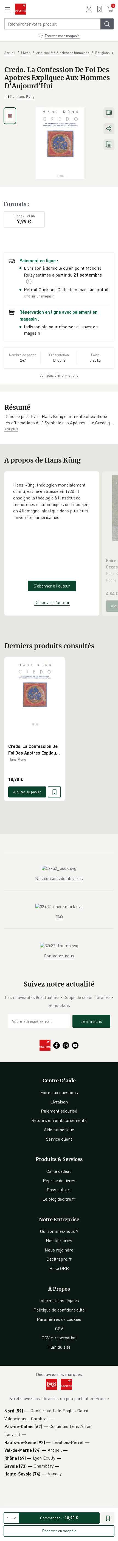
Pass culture (59, 1189)
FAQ (59, 916)
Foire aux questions (59, 1092)
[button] (59, 419)
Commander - (59, 1517)
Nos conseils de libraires (59, 878)
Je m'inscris (91, 1021)
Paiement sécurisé (59, 1111)
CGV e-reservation (59, 1337)
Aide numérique (59, 1129)
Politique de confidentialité (59, 1310)
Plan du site (59, 1347)
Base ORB (59, 1268)
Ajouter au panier (27, 791)
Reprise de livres (59, 1180)
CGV (59, 1328)
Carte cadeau (59, 1171)
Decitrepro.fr (59, 1259)
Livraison (59, 1102)
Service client (59, 1139)
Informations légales (59, 1300)
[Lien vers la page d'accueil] (20, 9)
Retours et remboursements (59, 1120)
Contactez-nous (59, 955)
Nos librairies (59, 1240)
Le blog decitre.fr (59, 1199)
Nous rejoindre (59, 1250)
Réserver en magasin (59, 1530)
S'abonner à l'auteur (52, 585)
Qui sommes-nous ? (59, 1231)
